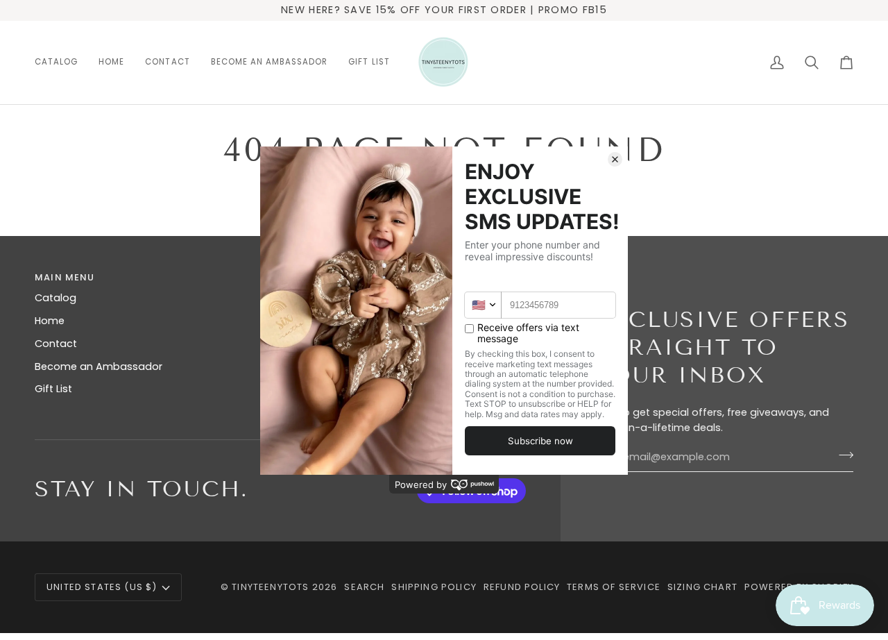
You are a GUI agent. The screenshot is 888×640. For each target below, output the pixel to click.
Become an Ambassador (98, 366)
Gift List (53, 389)
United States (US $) (101, 586)
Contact (56, 344)
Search (364, 586)
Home (50, 321)
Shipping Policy (434, 586)
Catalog (55, 298)
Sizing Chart (702, 586)
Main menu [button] (65, 277)
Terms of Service (613, 586)
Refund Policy (522, 586)
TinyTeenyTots (270, 586)
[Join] (841, 455)
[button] (61, 62)
